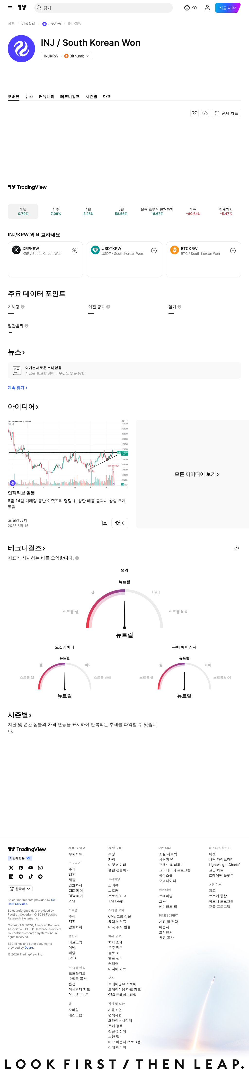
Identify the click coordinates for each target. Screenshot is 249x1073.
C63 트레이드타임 (122, 994)
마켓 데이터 (117, 864)
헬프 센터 (115, 958)
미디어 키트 (117, 969)
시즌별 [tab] (91, 96)
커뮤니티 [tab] (46, 96)
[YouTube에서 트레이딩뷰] (30, 867)
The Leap (115, 901)
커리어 (113, 963)
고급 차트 (216, 870)
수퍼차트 (75, 854)
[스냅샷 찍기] (194, 113)
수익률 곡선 (78, 978)
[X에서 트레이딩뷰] (11, 867)
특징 (111, 854)
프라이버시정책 (120, 1020)
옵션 (72, 984)
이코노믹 (75, 942)
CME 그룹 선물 (119, 916)
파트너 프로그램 (221, 901)
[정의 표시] (22, 306)
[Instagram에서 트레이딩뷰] (40, 867)
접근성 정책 (117, 1031)
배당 (72, 953)
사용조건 (115, 1010)
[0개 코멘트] (104, 523)
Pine (72, 901)
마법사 (164, 927)
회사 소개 (115, 942)
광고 (212, 890)
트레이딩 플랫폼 (221, 875)
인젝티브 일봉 (21, 492)
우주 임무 (115, 947)
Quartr (29, 947)
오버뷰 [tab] (13, 96)
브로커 (113, 890)
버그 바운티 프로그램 (124, 1042)
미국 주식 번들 (119, 927)
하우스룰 (166, 875)
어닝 (72, 947)
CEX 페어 (76, 890)
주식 (72, 869)
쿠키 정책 (115, 1026)
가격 (111, 859)
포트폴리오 (77, 973)
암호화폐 (75, 885)
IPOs (72, 958)
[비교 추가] (75, 251)
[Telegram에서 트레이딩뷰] (21, 876)
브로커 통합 (218, 896)
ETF (72, 874)
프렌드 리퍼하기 (171, 864)
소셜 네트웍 (168, 854)
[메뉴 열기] (10, 8)
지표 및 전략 (168, 921)
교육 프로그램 (219, 906)
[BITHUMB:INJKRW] (13, 483)
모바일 (74, 1010)
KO (194, 7)
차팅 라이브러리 (221, 859)
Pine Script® (78, 994)
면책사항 (115, 1015)
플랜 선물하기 (119, 870)
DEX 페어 (76, 896)
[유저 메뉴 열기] (207, 8)
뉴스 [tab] (29, 96)
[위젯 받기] (205, 113)
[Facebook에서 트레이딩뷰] (21, 867)
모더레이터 (167, 881)
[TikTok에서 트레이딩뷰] (30, 876)
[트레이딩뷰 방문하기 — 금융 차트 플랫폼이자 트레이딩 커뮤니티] (27, 187)
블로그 (113, 953)
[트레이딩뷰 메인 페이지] (22, 7)
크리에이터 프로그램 (175, 870)
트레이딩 (166, 896)
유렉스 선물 (117, 921)
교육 (162, 901)
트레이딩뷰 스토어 (122, 984)
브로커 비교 (117, 896)
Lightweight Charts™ (225, 864)
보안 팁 (113, 1036)
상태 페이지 (117, 1047)
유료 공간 (166, 937)
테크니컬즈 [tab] (70, 96)
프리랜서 (166, 932)
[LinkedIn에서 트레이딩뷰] (11, 876)
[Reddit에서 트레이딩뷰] (40, 876)
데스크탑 (75, 1015)
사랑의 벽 (166, 859)
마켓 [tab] (107, 96)
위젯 (212, 854)
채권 (72, 880)
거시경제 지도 (79, 989)
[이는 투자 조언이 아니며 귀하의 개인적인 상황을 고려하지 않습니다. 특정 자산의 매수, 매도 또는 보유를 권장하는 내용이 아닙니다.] (77, 558)
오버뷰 (113, 885)
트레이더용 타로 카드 (124, 989)
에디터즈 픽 (168, 906)
